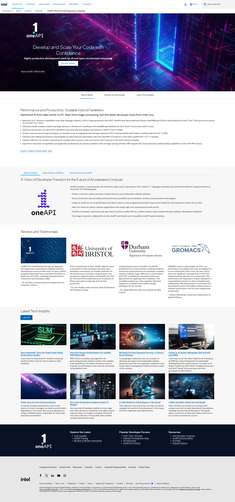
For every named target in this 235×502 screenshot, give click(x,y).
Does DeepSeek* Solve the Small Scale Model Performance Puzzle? (42, 353)
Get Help (176, 441)
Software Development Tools (136, 438)
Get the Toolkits (68, 63)
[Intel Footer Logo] (26, 479)
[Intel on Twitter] (47, 476)
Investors (89, 467)
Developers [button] (59, 4)
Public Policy (144, 467)
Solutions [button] (44, 4)
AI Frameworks (129, 441)
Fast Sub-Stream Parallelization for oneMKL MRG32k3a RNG (90, 353)
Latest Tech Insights (145, 95)
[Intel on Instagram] (65, 476)
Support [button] (30, 4)
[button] (117, 265)
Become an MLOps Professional (88, 441)
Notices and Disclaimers (83, 489)
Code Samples (80, 436)
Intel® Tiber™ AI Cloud (132, 436)
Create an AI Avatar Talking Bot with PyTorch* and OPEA (190, 353)
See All (26, 317)
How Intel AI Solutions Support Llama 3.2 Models (89, 403)
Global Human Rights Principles (190, 489)
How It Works (87, 95)
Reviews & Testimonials (114, 95)
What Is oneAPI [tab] (30, 173)
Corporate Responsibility (115, 467)
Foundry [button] (87, 4)
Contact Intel (64, 467)
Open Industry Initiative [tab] (53, 173)
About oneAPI (27, 71)
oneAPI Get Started (131, 443)
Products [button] (17, 4)
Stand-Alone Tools (44, 151)
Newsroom (77, 467)
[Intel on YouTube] (59, 476)
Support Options (180, 443)
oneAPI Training (81, 438)
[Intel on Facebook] (40, 476)
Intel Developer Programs (184, 436)
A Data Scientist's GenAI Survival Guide (187, 402)
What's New (40, 71)
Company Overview (48, 467)
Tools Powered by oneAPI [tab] (81, 173)
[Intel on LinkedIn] (53, 476)
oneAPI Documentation (183, 438)
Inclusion (132, 467)
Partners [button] (74, 4)
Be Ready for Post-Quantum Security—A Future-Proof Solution (141, 353)
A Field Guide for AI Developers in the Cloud (139, 402)
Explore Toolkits (27, 151)
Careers (98, 467)
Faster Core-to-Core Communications (38, 402)
